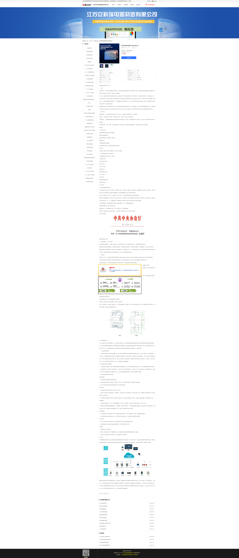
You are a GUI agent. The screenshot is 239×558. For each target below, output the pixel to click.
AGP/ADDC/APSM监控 (89, 92)
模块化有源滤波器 (102, 517)
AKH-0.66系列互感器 (89, 164)
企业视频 (126, 4)
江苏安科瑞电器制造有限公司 (100, 4)
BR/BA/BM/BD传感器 (89, 171)
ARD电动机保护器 (89, 147)
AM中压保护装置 (89, 96)
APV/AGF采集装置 (89, 89)
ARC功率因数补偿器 (89, 120)
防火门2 (89, 102)
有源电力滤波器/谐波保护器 (89, 113)
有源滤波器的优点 (102, 526)
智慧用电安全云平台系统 (89, 126)
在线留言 (129, 57)
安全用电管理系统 (89, 51)
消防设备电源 (89, 150)
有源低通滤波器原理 (103, 506)
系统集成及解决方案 (89, 178)
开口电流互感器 (89, 68)
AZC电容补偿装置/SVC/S (89, 116)
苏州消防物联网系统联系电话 (105, 539)
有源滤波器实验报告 (103, 520)
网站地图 (136, 554)
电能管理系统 (89, 137)
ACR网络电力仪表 (89, 106)
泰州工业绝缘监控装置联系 (104, 545)
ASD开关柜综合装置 (89, 82)
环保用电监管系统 (89, 181)
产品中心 (119, 4)
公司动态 (132, 4)
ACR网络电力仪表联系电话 (104, 536)
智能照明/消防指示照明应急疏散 (89, 99)
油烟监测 (89, 61)
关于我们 (138, 4)
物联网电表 (96, 40)
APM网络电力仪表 (89, 133)
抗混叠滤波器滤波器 (103, 514)
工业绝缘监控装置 (89, 161)
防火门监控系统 (89, 154)
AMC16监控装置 (89, 140)
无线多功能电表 (89, 58)
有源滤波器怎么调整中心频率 (105, 523)
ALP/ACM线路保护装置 (89, 72)
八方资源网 (123, 554)
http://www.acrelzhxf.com (103, 493)
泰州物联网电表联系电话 (104, 542)
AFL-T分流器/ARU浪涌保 (89, 174)
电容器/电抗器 (89, 123)
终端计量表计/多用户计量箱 (89, 130)
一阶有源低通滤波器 (103, 511)
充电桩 (89, 109)
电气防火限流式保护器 (89, 65)
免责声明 (127, 554)
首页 (113, 4)
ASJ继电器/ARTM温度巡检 (89, 75)
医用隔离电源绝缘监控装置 (89, 157)
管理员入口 (131, 554)
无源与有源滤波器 (102, 503)
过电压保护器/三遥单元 (89, 85)
